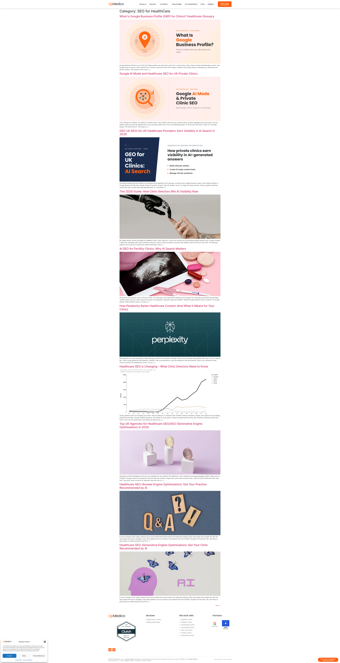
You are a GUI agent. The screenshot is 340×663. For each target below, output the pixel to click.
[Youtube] (109, 649)
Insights (211, 4)
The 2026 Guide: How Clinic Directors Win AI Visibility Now (159, 191)
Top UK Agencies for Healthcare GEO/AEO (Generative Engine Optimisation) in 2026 (161, 425)
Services (153, 4)
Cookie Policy (18, 660)
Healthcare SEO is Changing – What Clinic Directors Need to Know (164, 366)
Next (218, 605)
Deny (24, 656)
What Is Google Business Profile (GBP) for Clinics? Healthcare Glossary (167, 16)
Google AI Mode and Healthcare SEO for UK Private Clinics (159, 73)
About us (142, 4)
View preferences (39, 656)
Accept (9, 656)
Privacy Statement (27, 660)
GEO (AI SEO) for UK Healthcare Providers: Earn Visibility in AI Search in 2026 (167, 132)
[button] (45, 642)
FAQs (203, 4)
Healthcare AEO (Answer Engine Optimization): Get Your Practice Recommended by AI (163, 486)
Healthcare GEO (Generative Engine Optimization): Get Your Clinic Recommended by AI (164, 546)
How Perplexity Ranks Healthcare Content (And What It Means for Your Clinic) (167, 307)
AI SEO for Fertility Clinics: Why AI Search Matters (153, 248)
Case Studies (177, 4)
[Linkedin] (113, 649)
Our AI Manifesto (191, 4)
